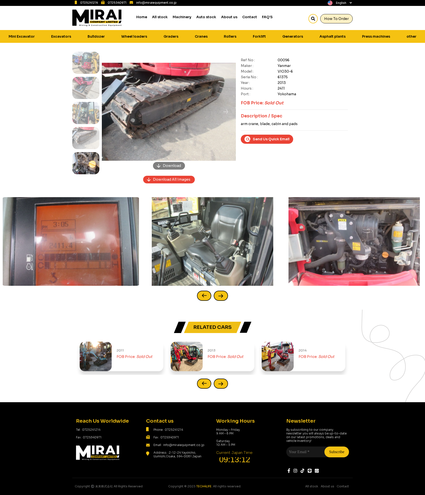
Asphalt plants (332, 36)
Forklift (259, 36)
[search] (313, 18)
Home (141, 17)
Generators (292, 36)
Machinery (182, 17)
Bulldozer (96, 36)
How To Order (336, 18)
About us (229, 17)
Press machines (376, 36)
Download (172, 165)
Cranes (201, 36)
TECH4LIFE (204, 486)
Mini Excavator (22, 36)
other (411, 36)
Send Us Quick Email (271, 139)
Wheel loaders (134, 36)
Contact (249, 17)
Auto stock (206, 17)
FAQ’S (267, 17)
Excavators (61, 36)
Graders (171, 36)
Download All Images (171, 179)
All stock (160, 17)
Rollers (230, 36)
